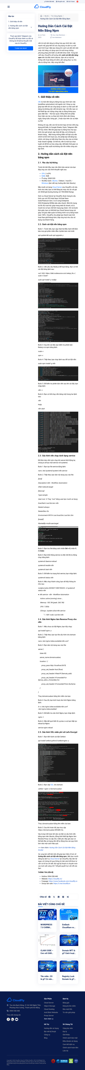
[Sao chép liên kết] (67, 897)
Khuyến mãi (61, 1)
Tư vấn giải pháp (69, 1012)
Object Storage (49, 1006)
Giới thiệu (66, 1035)
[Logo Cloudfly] (15, 1001)
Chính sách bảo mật (70, 1038)
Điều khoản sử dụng (70, 1041)
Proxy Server (49, 1016)
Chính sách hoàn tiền (70, 1048)
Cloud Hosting (49, 1009)
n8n (39, 102)
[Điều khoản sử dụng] (53, 1063)
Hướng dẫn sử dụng (51, 1028)
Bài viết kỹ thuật (50, 1032)
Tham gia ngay (21, 48)
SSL (51, 785)
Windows (45, 183)
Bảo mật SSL (67, 1009)
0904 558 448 (50, 1)
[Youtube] (12, 1020)
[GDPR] (76, 1063)
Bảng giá (66, 1003)
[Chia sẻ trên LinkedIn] (58, 896)
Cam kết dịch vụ (69, 1044)
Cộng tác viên (68, 1028)
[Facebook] (8, 1020)
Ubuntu (54, 181)
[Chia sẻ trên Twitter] (54, 896)
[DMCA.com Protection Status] (71, 1063)
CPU (43, 174)
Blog (45, 1038)
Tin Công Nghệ (56, 16)
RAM (43, 176)
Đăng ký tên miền (69, 1006)
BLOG (47, 16)
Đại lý (65, 1032)
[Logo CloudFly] (42, 6)
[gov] (62, 1062)
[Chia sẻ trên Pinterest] (63, 896)
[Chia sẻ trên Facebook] (49, 896)
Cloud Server (57, 187)
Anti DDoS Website (51, 1012)
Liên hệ (65, 1051)
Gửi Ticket (71, 1)
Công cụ (47, 1035)
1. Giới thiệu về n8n (15, 22)
